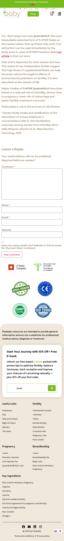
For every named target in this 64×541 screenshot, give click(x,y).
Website (6, 230)
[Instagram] (40, 526)
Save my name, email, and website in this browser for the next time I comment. (31, 246)
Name (5, 205)
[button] (58, 531)
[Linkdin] (34, 526)
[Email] (29, 526)
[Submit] (52, 388)
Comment (8, 166)
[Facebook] (23, 526)
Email (5, 217)
